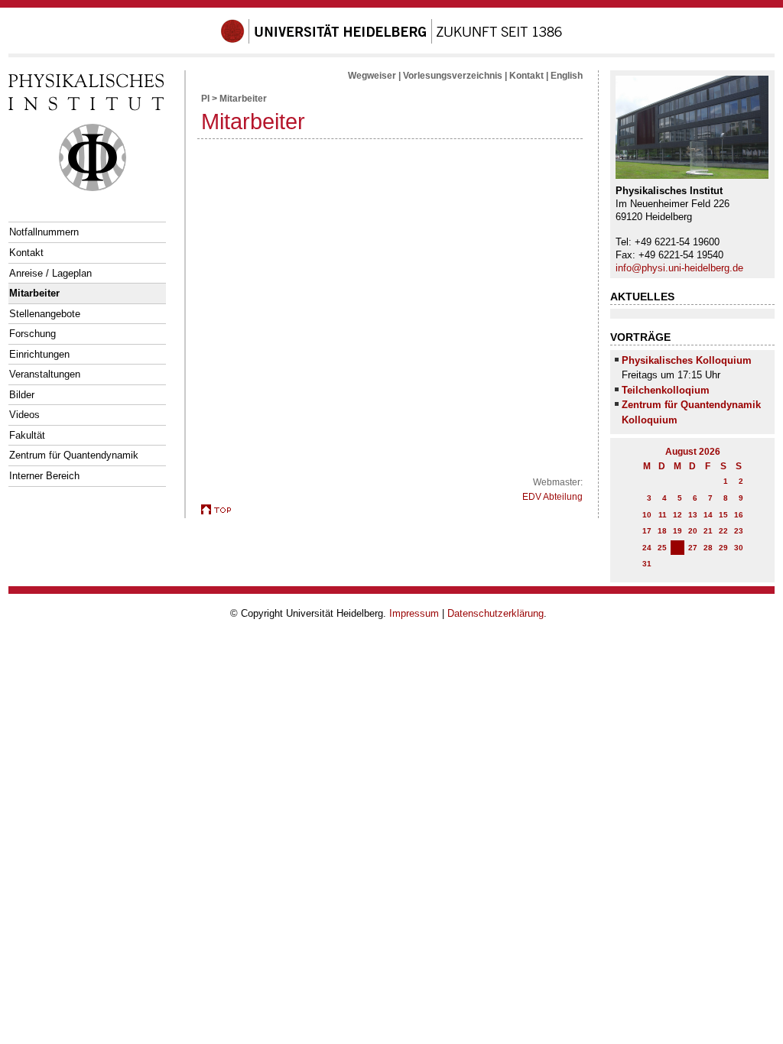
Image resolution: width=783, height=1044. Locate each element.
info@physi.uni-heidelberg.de (679, 268)
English (567, 75)
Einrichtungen (39, 354)
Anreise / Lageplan (50, 273)
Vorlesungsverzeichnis (452, 75)
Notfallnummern (44, 232)
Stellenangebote (44, 313)
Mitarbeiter (34, 293)
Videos (24, 414)
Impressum (414, 613)
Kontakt (26, 252)
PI (205, 98)
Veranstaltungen (44, 374)
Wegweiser (372, 75)
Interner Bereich (44, 475)
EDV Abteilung (552, 496)
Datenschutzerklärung (495, 613)
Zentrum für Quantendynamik (73, 455)
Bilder (21, 394)
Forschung (32, 333)
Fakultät (27, 435)
